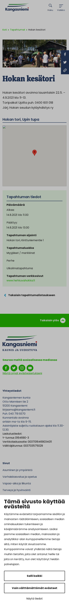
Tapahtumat (17, 29)
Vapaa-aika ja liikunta (17, 483)
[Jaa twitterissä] (65, 62)
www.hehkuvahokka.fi (21, 280)
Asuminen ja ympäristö (17, 470)
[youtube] (30, 368)
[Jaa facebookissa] (65, 54)
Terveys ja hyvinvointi (16, 490)
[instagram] (22, 368)
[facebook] (6, 368)
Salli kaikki (34, 576)
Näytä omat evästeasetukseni (22, 373)
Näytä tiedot (34, 598)
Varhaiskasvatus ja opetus (20, 477)
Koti (5, 29)
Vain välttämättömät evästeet (34, 588)
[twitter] (14, 368)
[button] (34, 152)
